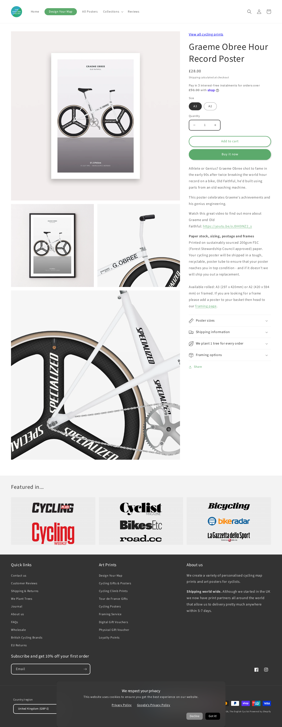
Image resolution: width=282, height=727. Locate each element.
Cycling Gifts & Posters (115, 583)
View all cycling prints (206, 34)
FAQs (14, 622)
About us (17, 614)
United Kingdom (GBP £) (33, 709)
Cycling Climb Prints (113, 591)
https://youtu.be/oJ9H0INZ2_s (227, 226)
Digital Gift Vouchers (113, 622)
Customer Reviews (24, 583)
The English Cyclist (239, 711)
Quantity (194, 116)
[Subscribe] (85, 669)
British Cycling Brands (26, 637)
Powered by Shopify (260, 711)
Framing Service (110, 614)
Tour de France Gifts (113, 599)
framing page (205, 306)
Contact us (18, 575)
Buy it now (230, 154)
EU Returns (19, 645)
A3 (195, 106)
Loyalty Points (109, 637)
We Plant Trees (21, 599)
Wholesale (18, 630)
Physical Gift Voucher (114, 630)
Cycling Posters (110, 606)
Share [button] (198, 367)
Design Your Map (110, 575)
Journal (16, 606)
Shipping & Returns (25, 591)
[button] (112, 11)
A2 (210, 106)
